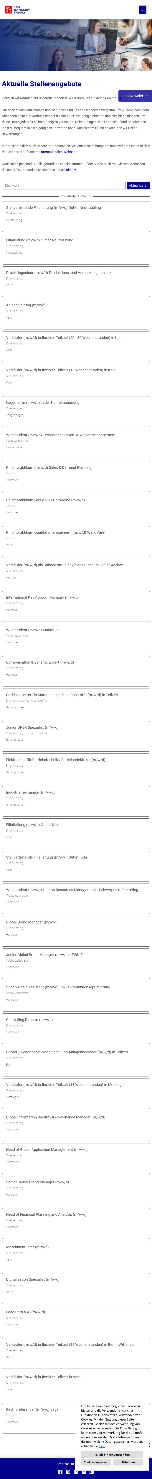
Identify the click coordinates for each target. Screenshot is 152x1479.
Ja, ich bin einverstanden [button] (112, 1454)
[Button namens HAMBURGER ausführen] (142, 10)
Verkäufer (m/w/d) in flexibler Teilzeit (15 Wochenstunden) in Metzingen (65, 1084)
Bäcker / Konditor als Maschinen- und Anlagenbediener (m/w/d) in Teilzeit (67, 1052)
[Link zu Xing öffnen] (84, 1472)
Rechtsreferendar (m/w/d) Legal (33, 1409)
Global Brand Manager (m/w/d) (31, 922)
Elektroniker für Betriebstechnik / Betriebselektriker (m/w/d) (55, 760)
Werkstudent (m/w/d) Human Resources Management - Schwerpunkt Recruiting (72, 890)
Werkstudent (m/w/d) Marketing (33, 630)
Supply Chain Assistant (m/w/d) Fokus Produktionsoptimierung (58, 987)
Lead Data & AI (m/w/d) (25, 1312)
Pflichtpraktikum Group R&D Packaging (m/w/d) (45, 500)
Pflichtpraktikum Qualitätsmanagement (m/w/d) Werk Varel (55, 532)
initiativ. (71, 170)
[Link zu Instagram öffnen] (68, 1472)
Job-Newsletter (135, 96)
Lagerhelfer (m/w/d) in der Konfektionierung (42, 402)
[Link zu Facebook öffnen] (60, 1472)
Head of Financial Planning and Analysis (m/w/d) (46, 1214)
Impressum (66, 1464)
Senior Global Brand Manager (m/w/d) (37, 1182)
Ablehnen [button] (128, 1462)
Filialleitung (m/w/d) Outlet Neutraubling (39, 240)
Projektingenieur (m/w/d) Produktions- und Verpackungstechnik (58, 272)
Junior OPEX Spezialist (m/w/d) (32, 727)
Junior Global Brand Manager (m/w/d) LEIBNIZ (44, 955)
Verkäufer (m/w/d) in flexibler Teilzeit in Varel (44, 1377)
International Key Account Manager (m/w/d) (42, 597)
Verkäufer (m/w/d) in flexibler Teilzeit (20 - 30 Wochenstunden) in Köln (64, 337)
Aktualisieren (138, 185)
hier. (102, 1446)
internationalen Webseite (58, 152)
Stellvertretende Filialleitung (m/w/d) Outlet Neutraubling (53, 207)
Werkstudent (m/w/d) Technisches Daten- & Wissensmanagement (60, 435)
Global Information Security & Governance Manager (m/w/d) (55, 1117)
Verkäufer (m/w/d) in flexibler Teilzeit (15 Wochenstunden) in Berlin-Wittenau (70, 1344)
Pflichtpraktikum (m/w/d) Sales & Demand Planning (48, 467)
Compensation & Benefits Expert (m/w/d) (40, 662)
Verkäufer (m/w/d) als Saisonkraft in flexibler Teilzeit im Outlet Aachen (64, 565)
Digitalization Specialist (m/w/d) (33, 1279)
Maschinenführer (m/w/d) (27, 1247)
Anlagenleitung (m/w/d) (26, 305)
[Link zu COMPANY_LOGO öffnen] (17, 9)
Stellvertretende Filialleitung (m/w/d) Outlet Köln (46, 857)
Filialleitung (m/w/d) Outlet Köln (32, 824)
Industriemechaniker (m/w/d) (30, 792)
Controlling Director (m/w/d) (29, 1019)
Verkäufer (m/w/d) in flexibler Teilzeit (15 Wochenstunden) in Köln (60, 370)
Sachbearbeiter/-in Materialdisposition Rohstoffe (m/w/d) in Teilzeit (62, 695)
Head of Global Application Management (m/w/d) (47, 1149)
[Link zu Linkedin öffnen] (76, 1472)
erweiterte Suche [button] (73, 196)
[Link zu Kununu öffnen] (92, 1472)
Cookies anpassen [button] (96, 1462)
